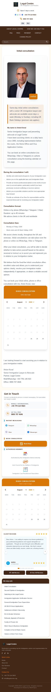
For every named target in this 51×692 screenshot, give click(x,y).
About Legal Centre (15, 29)
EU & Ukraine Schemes (12, 614)
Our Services (6, 665)
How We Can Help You (35, 29)
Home (3, 660)
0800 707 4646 (28, 19)
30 (43, 338)
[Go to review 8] (29, 568)
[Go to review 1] (18, 568)
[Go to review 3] (22, 568)
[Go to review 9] (31, 568)
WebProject (33, 687)
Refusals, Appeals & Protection (14, 618)
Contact (38, 33)
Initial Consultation (10, 586)
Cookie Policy (25, 37)
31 (8, 345)
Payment (27, 33)
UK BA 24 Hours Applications (13, 606)
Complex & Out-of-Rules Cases (14, 630)
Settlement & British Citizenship (14, 610)
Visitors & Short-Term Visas (13, 634)
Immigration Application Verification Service (18, 598)
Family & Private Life (11, 622)
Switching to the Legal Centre (14, 594)
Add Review (14, 573)
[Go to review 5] (25, 568)
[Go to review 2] (20, 568)
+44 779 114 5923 (30, 15)
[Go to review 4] (23, 568)
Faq (11, 33)
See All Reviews (36, 573)
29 (37, 338)
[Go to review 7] (28, 568)
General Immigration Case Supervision (17, 602)
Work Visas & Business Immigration (16, 626)
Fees (18, 33)
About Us (5, 663)
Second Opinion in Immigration (14, 590)
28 (31, 338)
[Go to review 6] (26, 568)
